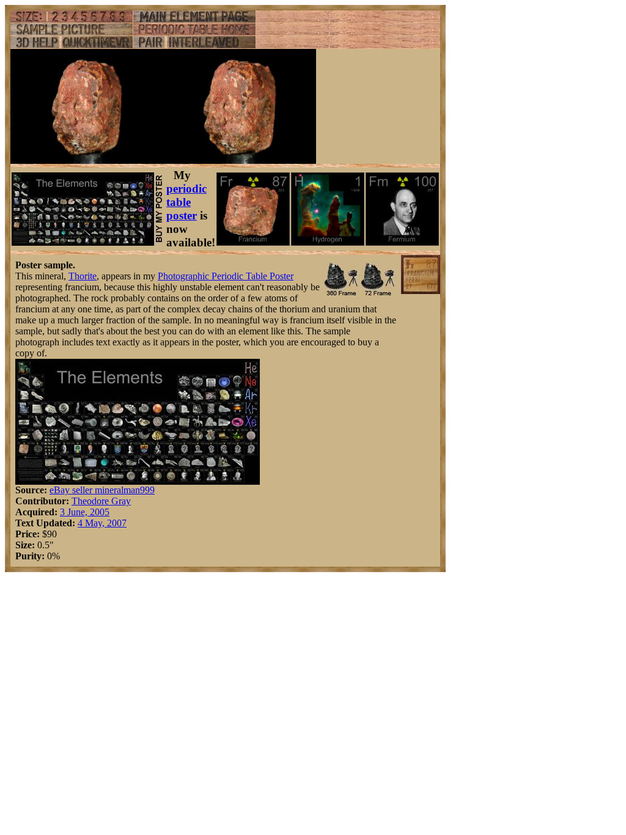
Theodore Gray (101, 501)
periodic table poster (186, 202)
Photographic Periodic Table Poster (225, 276)
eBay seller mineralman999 (102, 490)
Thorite (82, 276)
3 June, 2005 (84, 512)
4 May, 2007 (102, 523)
